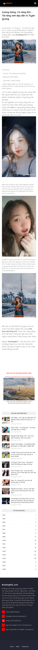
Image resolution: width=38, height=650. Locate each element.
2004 (19, 555)
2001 (19, 544)
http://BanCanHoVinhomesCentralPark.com (22, 377)
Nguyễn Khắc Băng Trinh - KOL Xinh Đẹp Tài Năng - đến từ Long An (22, 437)
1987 (19, 515)
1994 (19, 519)
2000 (19, 540)
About (17, 646)
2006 (19, 562)
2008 (19, 569)
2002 (19, 548)
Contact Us (25, 646)
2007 (19, 566)
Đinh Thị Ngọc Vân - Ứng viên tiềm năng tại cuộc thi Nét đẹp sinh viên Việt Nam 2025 (23, 472)
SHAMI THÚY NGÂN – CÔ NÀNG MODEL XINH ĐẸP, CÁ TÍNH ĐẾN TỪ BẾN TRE (23, 445)
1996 (19, 526)
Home (12, 646)
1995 (19, 522)
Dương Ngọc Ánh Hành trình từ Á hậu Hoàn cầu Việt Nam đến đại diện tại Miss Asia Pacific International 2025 (22, 500)
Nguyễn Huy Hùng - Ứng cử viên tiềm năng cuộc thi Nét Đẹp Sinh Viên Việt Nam (22, 490)
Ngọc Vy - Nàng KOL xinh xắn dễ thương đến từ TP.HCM (21, 481)
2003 (19, 551)
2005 (19, 558)
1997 (19, 529)
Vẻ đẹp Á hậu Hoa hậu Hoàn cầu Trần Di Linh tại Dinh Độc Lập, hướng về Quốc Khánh (23, 454)
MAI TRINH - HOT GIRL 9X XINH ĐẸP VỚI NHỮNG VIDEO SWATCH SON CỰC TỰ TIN (23, 419)
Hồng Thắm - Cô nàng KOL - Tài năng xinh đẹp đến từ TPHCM (23, 428)
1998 (19, 533)
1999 (19, 537)
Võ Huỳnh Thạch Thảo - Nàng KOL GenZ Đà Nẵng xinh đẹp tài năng (22, 463)
